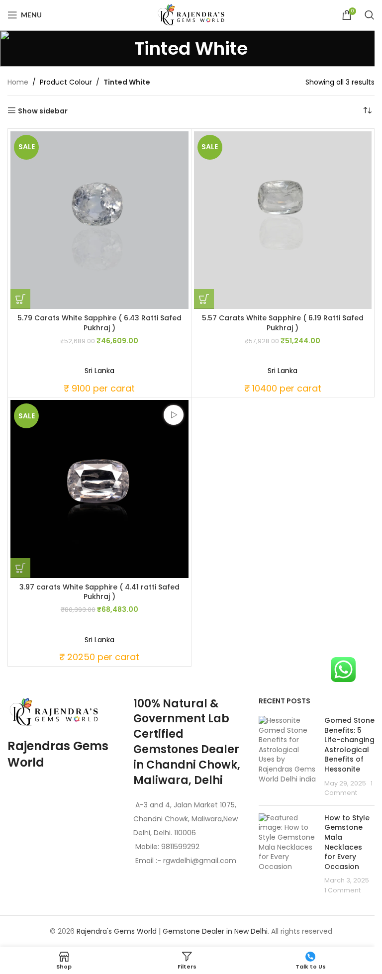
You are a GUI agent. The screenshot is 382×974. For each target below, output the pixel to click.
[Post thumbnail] (287, 757)
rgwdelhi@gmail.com (198, 861)
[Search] (370, 15)
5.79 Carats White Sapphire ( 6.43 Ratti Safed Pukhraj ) (99, 323)
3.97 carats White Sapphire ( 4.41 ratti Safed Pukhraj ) (99, 592)
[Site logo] (191, 14)
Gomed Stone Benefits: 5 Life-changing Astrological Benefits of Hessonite (349, 744)
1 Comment (342, 890)
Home (17, 82)
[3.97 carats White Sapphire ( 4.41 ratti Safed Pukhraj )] (99, 489)
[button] (20, 299)
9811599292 (180, 847)
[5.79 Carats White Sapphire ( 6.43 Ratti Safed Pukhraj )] (99, 220)
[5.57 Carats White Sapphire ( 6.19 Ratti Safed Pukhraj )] (283, 220)
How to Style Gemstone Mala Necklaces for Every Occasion (347, 842)
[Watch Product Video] (174, 415)
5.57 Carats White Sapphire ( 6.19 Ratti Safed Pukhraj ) (283, 323)
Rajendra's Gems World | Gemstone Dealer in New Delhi (172, 931)
